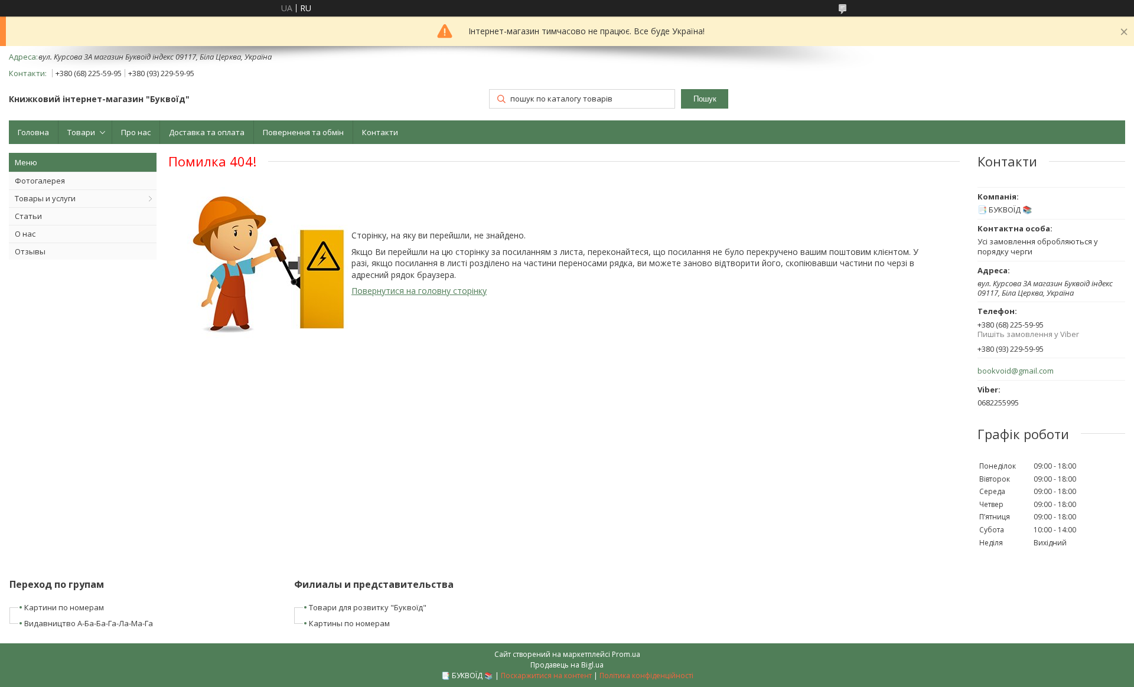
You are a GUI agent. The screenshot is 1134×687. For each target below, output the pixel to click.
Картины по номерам (349, 623)
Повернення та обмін (303, 132)
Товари (81, 132)
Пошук (704, 98)
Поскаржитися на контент (546, 675)
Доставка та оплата (207, 132)
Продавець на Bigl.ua (567, 665)
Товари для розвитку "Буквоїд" (367, 607)
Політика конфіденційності (646, 675)
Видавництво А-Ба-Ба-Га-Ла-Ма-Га (88, 623)
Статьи (28, 216)
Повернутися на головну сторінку (419, 290)
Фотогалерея (40, 180)
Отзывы (30, 251)
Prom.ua (626, 654)
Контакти (380, 132)
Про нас (136, 132)
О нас (25, 233)
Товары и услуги (45, 198)
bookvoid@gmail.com (1015, 371)
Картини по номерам (64, 607)
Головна (33, 132)
